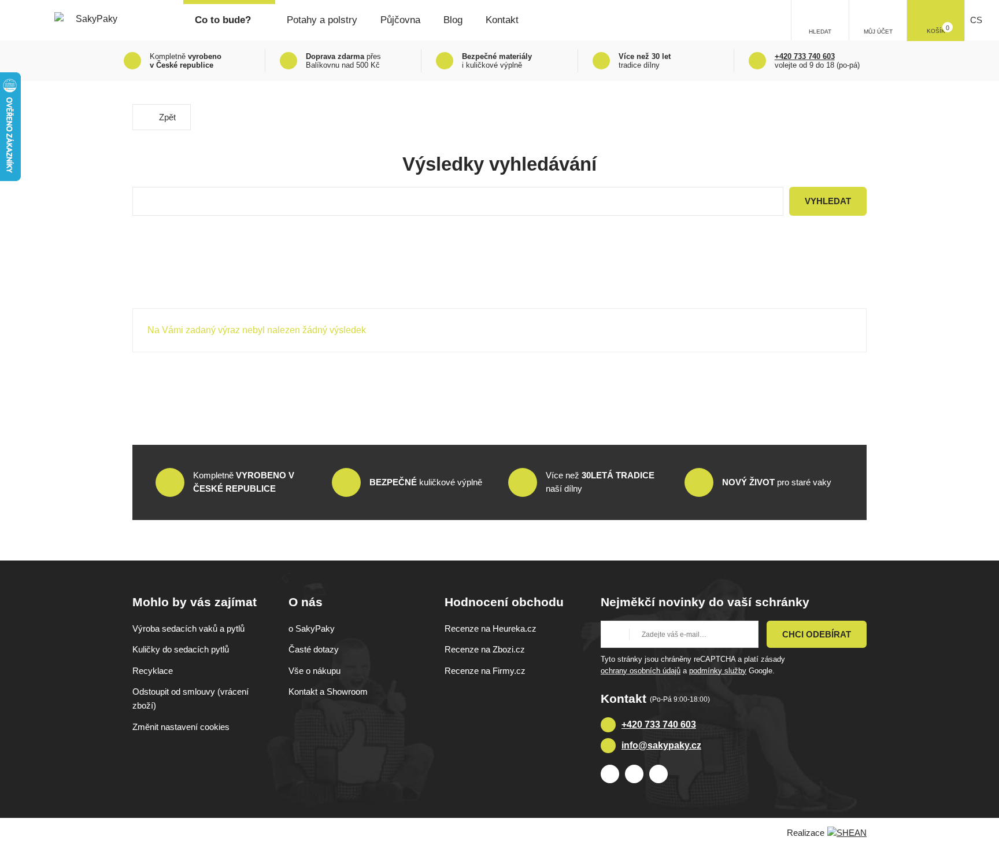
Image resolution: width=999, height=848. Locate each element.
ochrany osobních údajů (640, 670)
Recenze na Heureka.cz (490, 628)
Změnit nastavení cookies (181, 727)
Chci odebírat (816, 634)
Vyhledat (828, 201)
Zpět (167, 117)
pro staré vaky (776, 482)
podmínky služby (717, 670)
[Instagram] (634, 774)
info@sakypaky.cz (661, 745)
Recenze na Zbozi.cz (485, 649)
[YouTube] (658, 774)
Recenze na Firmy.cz (485, 671)
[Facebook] (610, 774)
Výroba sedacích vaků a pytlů (188, 628)
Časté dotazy (313, 649)
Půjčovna (400, 19)
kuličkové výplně (425, 482)
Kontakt (502, 19)
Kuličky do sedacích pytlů (180, 649)
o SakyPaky (311, 628)
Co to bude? (223, 19)
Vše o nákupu (314, 671)
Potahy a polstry (322, 19)
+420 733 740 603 (658, 724)
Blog (452, 19)
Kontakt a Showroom (328, 691)
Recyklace (152, 671)
